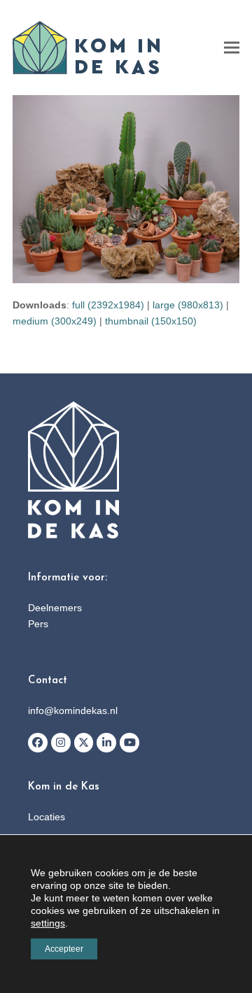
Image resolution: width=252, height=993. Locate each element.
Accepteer (64, 949)
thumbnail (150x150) (151, 321)
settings (48, 923)
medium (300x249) (55, 321)
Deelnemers (55, 607)
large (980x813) (188, 304)
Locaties (46, 816)
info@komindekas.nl (73, 710)
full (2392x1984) (108, 304)
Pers (38, 623)
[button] (231, 48)
